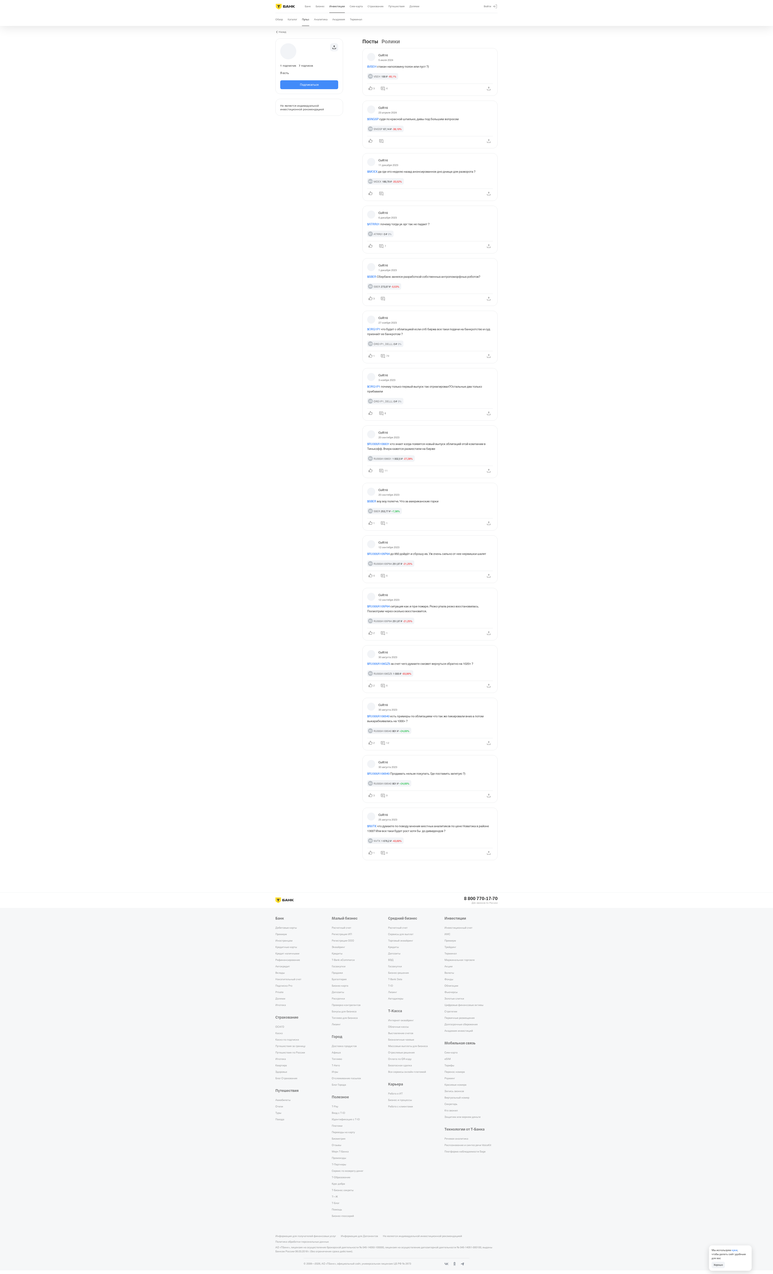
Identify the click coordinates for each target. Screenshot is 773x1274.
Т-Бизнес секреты (342, 1190)
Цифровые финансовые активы (463, 1005)
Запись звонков (454, 1091)
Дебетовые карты (286, 927)
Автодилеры (395, 998)
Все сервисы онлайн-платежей (407, 1072)
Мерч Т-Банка (340, 1151)
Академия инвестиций (458, 1030)
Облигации (451, 985)
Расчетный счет (341, 927)
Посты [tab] (370, 41)
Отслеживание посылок (346, 1078)
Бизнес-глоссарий (343, 1216)
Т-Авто (336, 1065)
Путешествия (287, 1090)
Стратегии (450, 1011)
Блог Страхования (286, 1078)
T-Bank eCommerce (343, 960)
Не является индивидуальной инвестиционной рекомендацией (422, 1236)
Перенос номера (454, 1072)
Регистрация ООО (343, 940)
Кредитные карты (286, 947)
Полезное (340, 1097)
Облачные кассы (398, 1026)
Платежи (337, 1125)
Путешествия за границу (290, 1046)
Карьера (395, 1084)
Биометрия (338, 1138)
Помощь (337, 1209)
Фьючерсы (451, 992)
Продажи (337, 973)
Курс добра (338, 1183)
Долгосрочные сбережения (461, 1024)
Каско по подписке (287, 1039)
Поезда (279, 1119)
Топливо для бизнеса (345, 1018)
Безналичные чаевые (401, 1039)
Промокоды (339, 1158)
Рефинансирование (287, 960)
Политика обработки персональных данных (302, 1241)
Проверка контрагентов (346, 1005)
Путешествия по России (290, 1052)
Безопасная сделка (400, 1065)
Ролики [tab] (390, 41)
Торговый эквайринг (400, 940)
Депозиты (338, 992)
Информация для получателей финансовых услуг (305, 1236)
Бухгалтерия (339, 979)
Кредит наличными (287, 953)
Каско (279, 1033)
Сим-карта (451, 1052)
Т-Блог (335, 1203)
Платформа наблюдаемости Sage (465, 1151)
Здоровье (281, 1072)
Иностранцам (283, 940)
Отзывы (336, 1145)
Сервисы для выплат (400, 934)
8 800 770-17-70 (481, 898)
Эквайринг (338, 947)
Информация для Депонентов (359, 1236)
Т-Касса (395, 1011)
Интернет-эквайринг (401, 1020)
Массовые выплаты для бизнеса (408, 1046)
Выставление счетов (400, 1033)
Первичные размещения (459, 1018)
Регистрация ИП (342, 934)
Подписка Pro (283, 985)
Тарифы (449, 1065)
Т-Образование (341, 1177)
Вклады (280, 973)
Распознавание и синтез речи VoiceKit (467, 1145)
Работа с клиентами (400, 1106)
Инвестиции (455, 918)
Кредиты (337, 953)
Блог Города (339, 1084)
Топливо (337, 1059)
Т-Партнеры (339, 1164)
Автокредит (282, 966)
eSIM (447, 1059)
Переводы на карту (343, 1132)
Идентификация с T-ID (346, 1119)
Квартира (281, 1065)
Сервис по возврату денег (347, 1171)
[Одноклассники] (455, 1264)
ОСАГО (279, 1026)
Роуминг (449, 1078)
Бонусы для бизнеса (344, 1011)
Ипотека (280, 1005)
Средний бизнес (402, 918)
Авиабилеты (282, 1100)
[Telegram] (463, 1264)
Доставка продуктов (344, 1046)
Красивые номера (455, 1084)
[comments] (381, 141)
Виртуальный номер (456, 1097)
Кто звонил (451, 1110)
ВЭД (391, 960)
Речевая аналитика (456, 1138)
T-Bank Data (395, 979)
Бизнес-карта (340, 985)
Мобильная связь (459, 1043)
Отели (279, 1106)
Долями (280, 998)
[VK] (446, 1264)
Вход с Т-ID (338, 1113)
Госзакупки (338, 966)
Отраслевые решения (401, 1052)
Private (279, 992)
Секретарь (450, 1104)
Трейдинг (450, 947)
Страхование (286, 1017)
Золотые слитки (454, 998)
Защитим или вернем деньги (462, 1117)
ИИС (447, 934)
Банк (279, 918)
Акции (448, 966)
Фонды (448, 979)
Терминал (450, 953)
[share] (489, 89)
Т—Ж (335, 1196)
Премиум (281, 934)
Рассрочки (338, 998)
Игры (335, 1072)
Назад (282, 31)
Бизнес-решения (398, 973)
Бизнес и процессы (400, 1100)
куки (734, 1250)
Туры (278, 1113)
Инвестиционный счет (458, 927)
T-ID (390, 985)
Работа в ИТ (395, 1093)
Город (337, 1036)
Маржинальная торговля (459, 960)
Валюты (449, 973)
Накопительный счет (288, 979)
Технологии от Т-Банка (464, 1129)
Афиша (336, 1052)
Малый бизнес (345, 918)
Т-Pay (335, 1106)
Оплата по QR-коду (399, 1059)
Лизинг (336, 1024)
